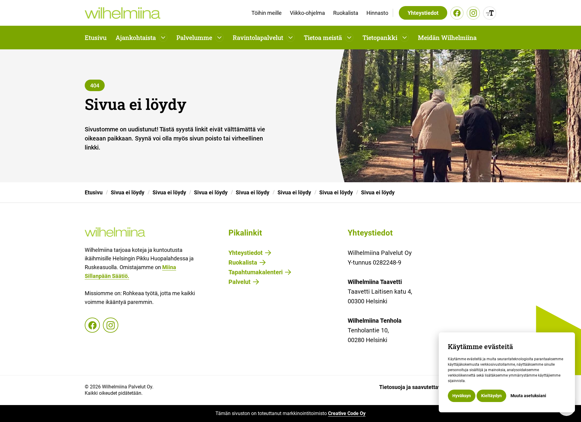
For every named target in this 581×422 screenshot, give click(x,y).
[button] (141, 37)
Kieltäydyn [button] (491, 395)
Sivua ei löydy (127, 192)
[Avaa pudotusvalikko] (163, 37)
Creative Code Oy (347, 413)
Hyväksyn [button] (461, 395)
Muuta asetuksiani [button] (528, 395)
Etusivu (96, 37)
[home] (122, 13)
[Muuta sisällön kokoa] (489, 13)
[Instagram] (473, 13)
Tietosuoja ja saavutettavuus (414, 387)
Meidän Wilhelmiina (447, 37)
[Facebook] (457, 13)
